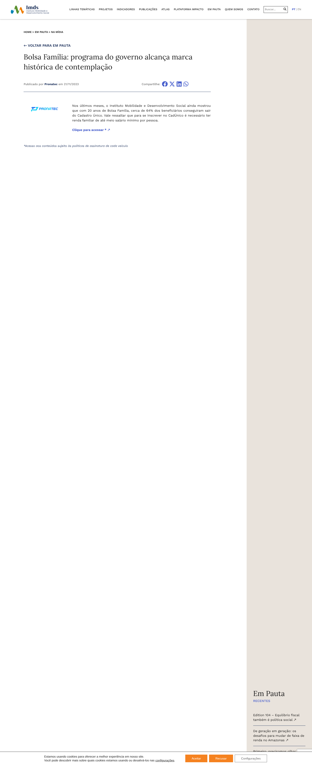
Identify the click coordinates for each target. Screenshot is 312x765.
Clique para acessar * (89, 130)
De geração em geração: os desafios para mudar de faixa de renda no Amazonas (278, 735)
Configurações (251, 758)
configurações (164, 760)
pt (293, 9)
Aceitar (196, 758)
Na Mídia (57, 32)
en (299, 9)
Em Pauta (41, 32)
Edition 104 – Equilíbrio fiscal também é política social (276, 717)
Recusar (221, 758)
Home (27, 32)
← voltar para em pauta (47, 46)
